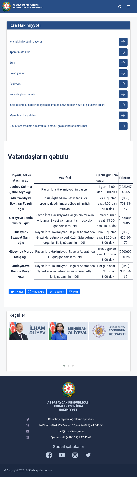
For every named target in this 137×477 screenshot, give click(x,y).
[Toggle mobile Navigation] (128, 6)
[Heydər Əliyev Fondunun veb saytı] (108, 331)
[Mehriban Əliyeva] (68, 331)
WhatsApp (38, 291)
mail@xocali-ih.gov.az (71, 431)
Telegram (58, 291)
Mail (75, 291)
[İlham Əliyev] (28, 331)
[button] (64, 365)
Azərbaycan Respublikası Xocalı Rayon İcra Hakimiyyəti (28, 6)
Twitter (19, 291)
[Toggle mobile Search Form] (120, 6)
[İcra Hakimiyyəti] (6, 6)
